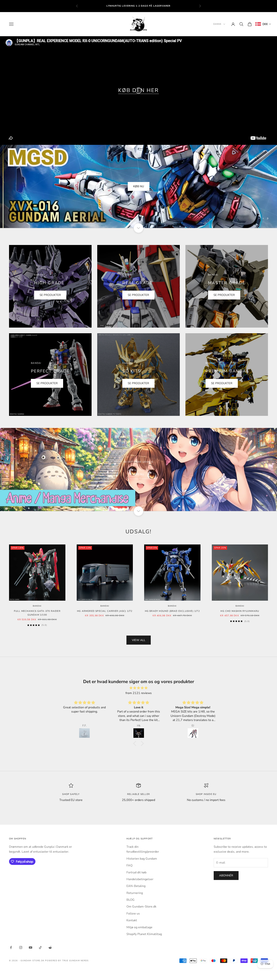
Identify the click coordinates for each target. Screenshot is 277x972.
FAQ (129, 865)
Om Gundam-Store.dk (141, 906)
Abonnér (226, 875)
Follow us (133, 913)
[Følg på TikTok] (40, 947)
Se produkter (50, 295)
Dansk (217, 24)
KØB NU (138, 186)
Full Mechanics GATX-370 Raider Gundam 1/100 (37, 613)
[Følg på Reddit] (50, 947)
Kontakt (131, 920)
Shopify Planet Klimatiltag (144, 934)
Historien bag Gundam (141, 859)
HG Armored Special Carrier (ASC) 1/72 (104, 611)
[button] (135, 743)
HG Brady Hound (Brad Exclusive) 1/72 (172, 611)
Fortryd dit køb (136, 872)
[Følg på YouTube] (30, 947)
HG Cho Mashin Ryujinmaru (239, 611)
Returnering (134, 893)
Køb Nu (138, 474)
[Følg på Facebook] (11, 947)
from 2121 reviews (138, 693)
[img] (138, 687)
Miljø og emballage (139, 927)
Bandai (37, 606)
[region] (138, 186)
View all (138, 640)
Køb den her (138, 90)
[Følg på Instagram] (21, 947)
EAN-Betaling (135, 886)
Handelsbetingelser (139, 879)
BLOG (130, 900)
